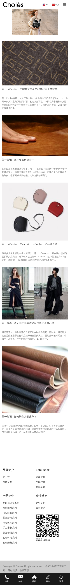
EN (46, 4)
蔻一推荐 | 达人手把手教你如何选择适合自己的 (28, 323)
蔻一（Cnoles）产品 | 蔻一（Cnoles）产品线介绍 (29, 244)
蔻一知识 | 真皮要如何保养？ (18, 159)
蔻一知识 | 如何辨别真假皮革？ (19, 416)
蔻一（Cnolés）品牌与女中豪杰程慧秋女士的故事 (29, 89)
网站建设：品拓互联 (18, 570)
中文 (57, 4)
